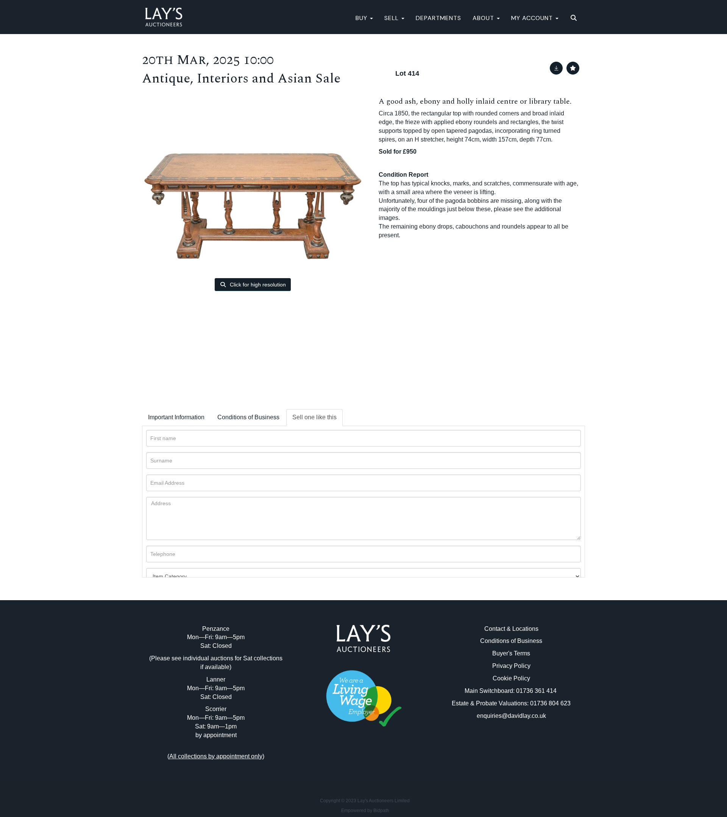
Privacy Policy (511, 666)
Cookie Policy (511, 678)
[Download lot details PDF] (556, 68)
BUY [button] (362, 18)
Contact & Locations (511, 629)
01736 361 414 (537, 691)
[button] (574, 18)
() (215, 756)
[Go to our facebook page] (348, 760)
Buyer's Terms (511, 653)
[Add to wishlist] (572, 68)
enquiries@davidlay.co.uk (511, 716)
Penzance (215, 629)
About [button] (484, 18)
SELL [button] (392, 18)
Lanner (215, 679)
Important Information (176, 417)
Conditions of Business (248, 417)
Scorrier (215, 709)
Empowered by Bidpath (365, 810)
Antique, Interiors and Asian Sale (241, 78)
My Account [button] (533, 18)
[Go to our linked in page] (363, 760)
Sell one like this (314, 417)
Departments (438, 18)
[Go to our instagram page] (379, 760)
